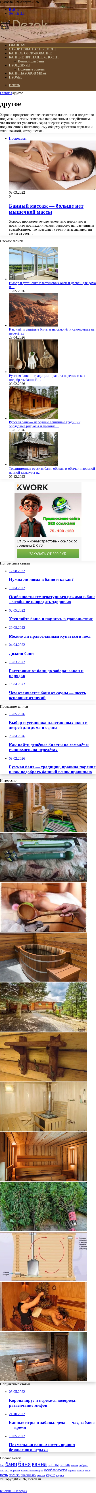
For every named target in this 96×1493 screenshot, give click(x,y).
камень (25, 1470)
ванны (53, 1464)
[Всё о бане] (24, 37)
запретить (15, 1470)
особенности (55, 1470)
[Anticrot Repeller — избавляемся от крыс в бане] (43, 880)
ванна (39, 1463)
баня (24, 1463)
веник (65, 1464)
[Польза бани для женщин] (43, 930)
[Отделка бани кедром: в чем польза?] (43, 1180)
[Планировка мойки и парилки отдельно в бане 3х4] (43, 1130)
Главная (6, 93)
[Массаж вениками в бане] (43, 1330)
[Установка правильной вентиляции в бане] (43, 1280)
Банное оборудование (30, 53)
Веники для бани (31, 61)
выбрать (83, 1465)
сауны (60, 1475)
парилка (72, 1470)
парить (80, 1470)
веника (74, 1465)
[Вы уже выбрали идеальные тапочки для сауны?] (43, 830)
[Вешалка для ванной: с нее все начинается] (43, 1080)
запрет (4, 1470)
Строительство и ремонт (33, 49)
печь (4, 1474)
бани (11, 1464)
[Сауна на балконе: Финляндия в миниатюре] (43, 1380)
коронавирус (36, 1470)
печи (87, 1470)
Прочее (15, 77)
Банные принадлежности (34, 57)
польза (14, 1475)
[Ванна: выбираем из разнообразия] (43, 980)
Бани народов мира (27, 73)
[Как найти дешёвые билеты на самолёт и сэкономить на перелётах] (33, 325)
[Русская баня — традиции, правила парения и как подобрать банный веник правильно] (33, 372)
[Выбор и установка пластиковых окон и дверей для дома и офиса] (33, 279)
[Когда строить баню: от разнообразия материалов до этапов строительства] (43, 1030)
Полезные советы (31, 69)
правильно (28, 1475)
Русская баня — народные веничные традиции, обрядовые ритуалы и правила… (45, 424)
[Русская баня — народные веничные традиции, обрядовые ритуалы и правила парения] (33, 418)
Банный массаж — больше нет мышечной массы (46, 209)
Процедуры (19, 65)
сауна (50, 1474)
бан (2, 1465)
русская (41, 1475)
